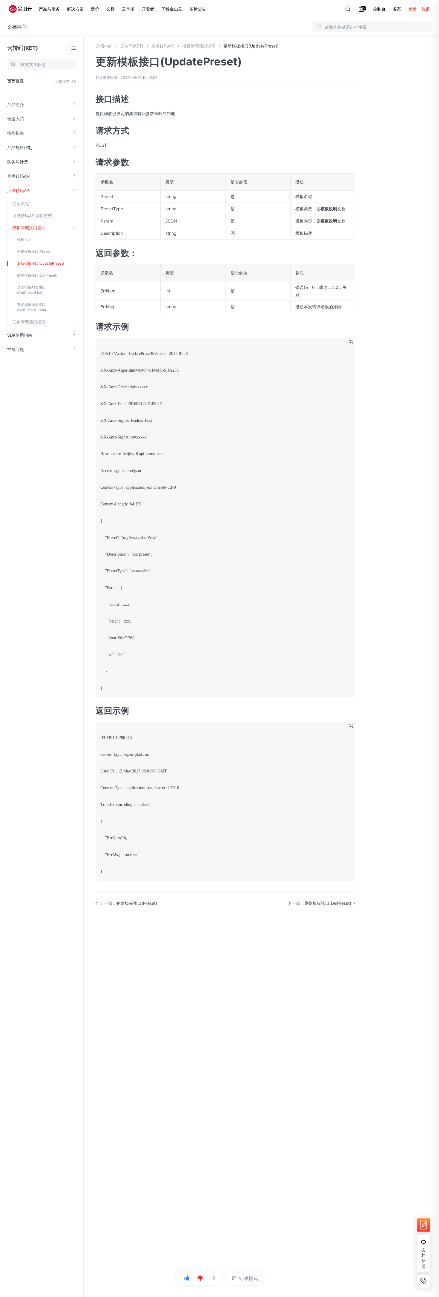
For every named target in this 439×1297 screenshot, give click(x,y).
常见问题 (15, 349)
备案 (397, 8)
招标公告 (197, 8)
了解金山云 (171, 8)
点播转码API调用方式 (32, 215)
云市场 (128, 8)
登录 (412, 8)
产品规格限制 (19, 147)
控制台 (379, 8)
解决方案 (75, 8)
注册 (426, 8)
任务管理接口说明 (29, 321)
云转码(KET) (22, 48)
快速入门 (15, 118)
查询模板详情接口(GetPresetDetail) (31, 307)
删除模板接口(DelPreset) (37, 275)
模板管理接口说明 (29, 227)
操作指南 (15, 133)
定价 (95, 8)
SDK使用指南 (19, 335)
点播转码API (18, 190)
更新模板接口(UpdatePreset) (40, 263)
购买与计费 (17, 161)
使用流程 (20, 203)
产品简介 (15, 104)
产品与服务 (49, 8)
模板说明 (24, 239)
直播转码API (18, 176)
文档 (110, 8)
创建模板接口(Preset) (34, 251)
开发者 (148, 8)
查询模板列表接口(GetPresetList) (31, 290)
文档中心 (16, 27)
